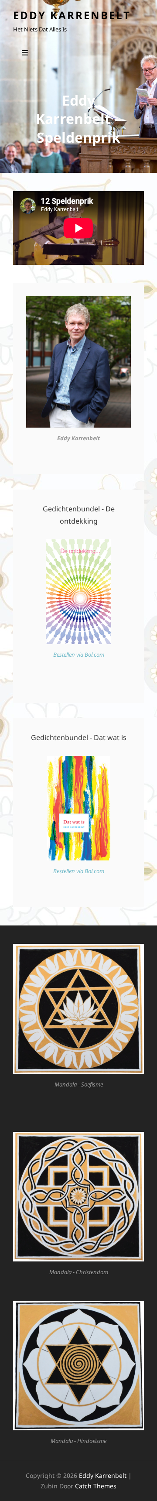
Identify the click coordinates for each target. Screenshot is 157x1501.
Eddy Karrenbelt (72, 15)
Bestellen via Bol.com (78, 654)
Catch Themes (95, 1486)
